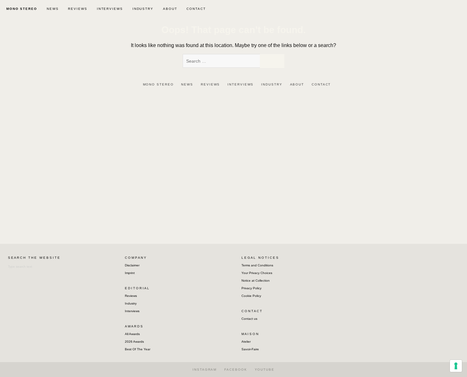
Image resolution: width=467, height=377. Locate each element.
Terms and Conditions (257, 265)
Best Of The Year (137, 349)
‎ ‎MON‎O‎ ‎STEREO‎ (21, 8)
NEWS (53, 8)
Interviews (132, 311)
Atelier (246, 341)
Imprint (130, 273)
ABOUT (170, 8)
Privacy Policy (251, 288)
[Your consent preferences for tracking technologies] (456, 366)
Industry (131, 303)
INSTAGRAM (205, 369)
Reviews (131, 296)
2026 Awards (134, 341)
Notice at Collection (255, 280)
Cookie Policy (251, 296)
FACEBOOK (235, 369)
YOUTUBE (264, 369)
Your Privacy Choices (256, 273)
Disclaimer (132, 265)
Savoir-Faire (250, 349)
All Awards (132, 334)
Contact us (249, 318)
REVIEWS (77, 8)
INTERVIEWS (110, 8)
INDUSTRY (142, 8)
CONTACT (196, 8)
